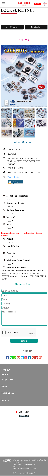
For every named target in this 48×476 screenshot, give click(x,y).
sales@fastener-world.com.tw (24, 468)
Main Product (36, 27)
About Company (12, 27)
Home (4, 374)
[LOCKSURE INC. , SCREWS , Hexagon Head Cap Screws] (24, 76)
